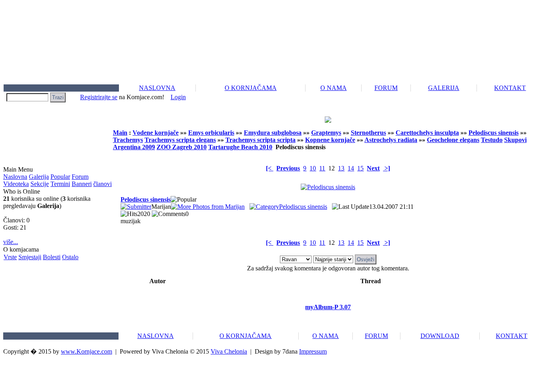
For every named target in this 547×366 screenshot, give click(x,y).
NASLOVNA (157, 87)
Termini (60, 183)
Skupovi (515, 139)
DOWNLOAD (439, 335)
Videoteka (16, 183)
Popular (60, 176)
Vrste (10, 257)
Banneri (82, 183)
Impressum (313, 351)
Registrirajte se (98, 97)
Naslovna (15, 176)
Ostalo (70, 257)
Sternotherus (368, 132)
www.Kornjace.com (86, 351)
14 (351, 168)
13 (341, 168)
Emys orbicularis (211, 132)
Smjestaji (29, 257)
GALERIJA (443, 87)
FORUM (386, 87)
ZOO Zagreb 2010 (182, 147)
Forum (80, 176)
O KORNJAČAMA (251, 87)
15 (360, 168)
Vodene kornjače (156, 132)
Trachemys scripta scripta (260, 139)
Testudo (492, 139)
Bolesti (51, 257)
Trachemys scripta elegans (180, 139)
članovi (102, 183)
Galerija (39, 176)
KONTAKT (510, 87)
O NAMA (333, 87)
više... (10, 241)
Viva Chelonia (229, 351)
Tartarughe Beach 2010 (240, 147)
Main (120, 132)
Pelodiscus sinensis (494, 132)
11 (322, 168)
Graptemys (326, 132)
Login (178, 97)
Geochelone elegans (453, 139)
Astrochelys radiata (390, 139)
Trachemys (128, 139)
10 (313, 168)
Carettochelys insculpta (427, 132)
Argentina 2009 (134, 147)
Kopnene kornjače (330, 139)
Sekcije (39, 183)
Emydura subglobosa (273, 132)
